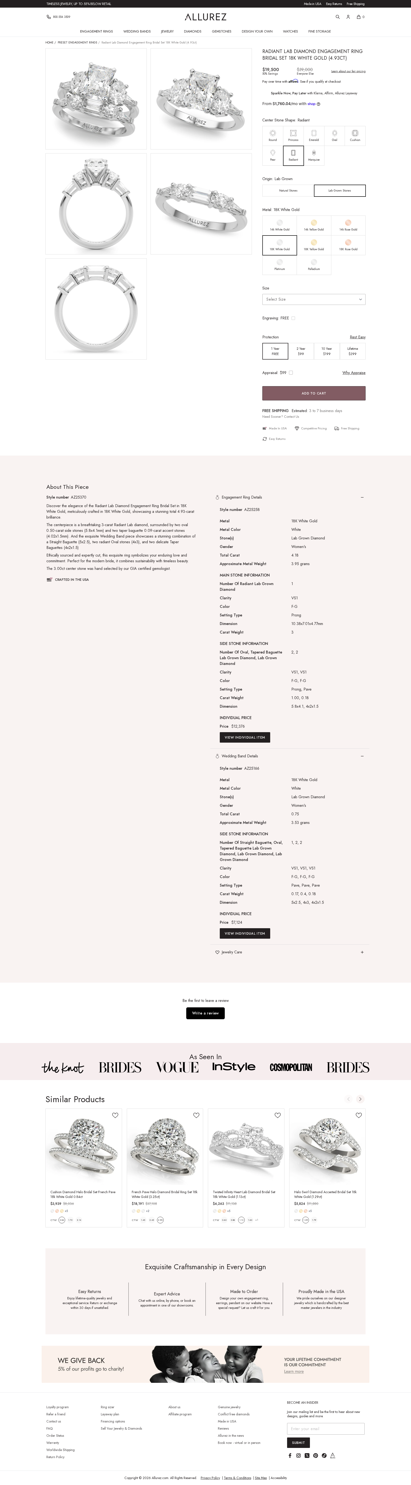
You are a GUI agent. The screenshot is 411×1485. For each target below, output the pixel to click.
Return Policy (55, 1457)
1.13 (241, 1219)
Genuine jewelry (229, 1407)
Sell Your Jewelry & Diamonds (121, 1428)
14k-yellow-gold (62, 1211)
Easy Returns (334, 3)
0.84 (62, 1219)
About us (174, 1407)
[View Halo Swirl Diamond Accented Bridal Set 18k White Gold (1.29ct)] (327, 1147)
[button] (314, 318)
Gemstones (221, 31)
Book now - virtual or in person (239, 1442)
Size (265, 288)
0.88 (233, 1219)
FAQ (49, 1428)
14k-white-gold (52, 1211)
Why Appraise (354, 372)
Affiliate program (180, 1414)
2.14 (79, 1219)
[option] (273, 136)
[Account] (348, 16)
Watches (290, 31)
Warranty (52, 1442)
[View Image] (63, 1067)
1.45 (143, 1219)
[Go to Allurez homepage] (205, 16)
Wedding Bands (137, 31)
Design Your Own (257, 31)
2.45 (151, 1219)
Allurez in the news (231, 1435)
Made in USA (312, 3)
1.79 (314, 1219)
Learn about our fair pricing (348, 71)
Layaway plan (110, 1414)
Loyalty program (57, 1407)
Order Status (55, 1435)
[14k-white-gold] (52, 1211)
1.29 (305, 1219)
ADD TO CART (314, 393)
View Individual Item (245, 737)
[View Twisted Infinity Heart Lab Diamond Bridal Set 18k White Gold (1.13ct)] (246, 1147)
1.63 (250, 1219)
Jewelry (167, 31)
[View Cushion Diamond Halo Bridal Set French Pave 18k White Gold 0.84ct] (84, 1147)
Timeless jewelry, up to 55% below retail (78, 3)
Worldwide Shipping (60, 1449)
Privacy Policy (210, 1477)
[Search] (337, 16)
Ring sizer (107, 1407)
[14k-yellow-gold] (62, 1211)
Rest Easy (358, 337)
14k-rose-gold (57, 1211)
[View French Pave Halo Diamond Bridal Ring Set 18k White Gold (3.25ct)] (165, 1147)
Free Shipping (356, 3)
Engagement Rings (96, 31)
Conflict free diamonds (234, 1414)
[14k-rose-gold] (57, 1211)
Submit (298, 1442)
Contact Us (291, 416)
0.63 (224, 1219)
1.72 (70, 1219)
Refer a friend (55, 1414)
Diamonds (192, 31)
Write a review (205, 1013)
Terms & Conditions (237, 1477)
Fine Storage (319, 31)
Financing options (113, 1421)
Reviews (223, 1428)
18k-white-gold (143, 1211)
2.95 (160, 1219)
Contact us (53, 1421)
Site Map (261, 1477)
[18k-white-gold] (143, 1211)
